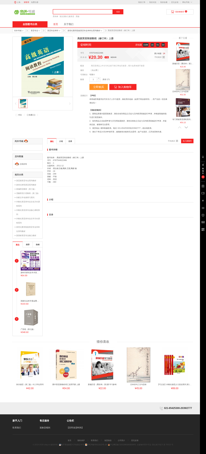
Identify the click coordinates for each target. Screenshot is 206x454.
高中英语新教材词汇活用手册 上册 (66, 384)
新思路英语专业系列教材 (26, 181)
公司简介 (121, 440)
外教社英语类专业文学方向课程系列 (28, 221)
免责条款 (108, 440)
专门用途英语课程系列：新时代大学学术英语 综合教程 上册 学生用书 (182, 119)
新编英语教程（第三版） (26, 189)
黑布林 (55, 16)
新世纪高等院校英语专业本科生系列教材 (28, 229)
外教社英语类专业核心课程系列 (28, 212)
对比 (20, 115)
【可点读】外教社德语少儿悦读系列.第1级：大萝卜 (174, 384)
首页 (55, 24)
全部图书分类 (30, 24)
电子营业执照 (66, 445)
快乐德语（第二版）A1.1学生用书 (30, 384)
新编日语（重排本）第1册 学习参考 (182, 64)
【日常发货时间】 (75, 427)
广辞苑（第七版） (28, 329)
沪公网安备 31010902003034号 (123, 445)
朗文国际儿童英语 (67, 16)
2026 (41, 445)
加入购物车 (125, 87)
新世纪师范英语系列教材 (26, 185)
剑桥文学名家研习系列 (25, 197)
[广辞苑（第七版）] (30, 317)
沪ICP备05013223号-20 (97, 445)
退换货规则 (45, 427)
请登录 (26, 2)
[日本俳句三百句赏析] (182, 79)
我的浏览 (152, 2)
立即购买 (98, 87)
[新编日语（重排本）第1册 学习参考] (182, 52)
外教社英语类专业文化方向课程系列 (28, 204)
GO (118, 12)
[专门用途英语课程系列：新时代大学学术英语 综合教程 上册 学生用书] (182, 107)
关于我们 (68, 24)
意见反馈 (174, 2)
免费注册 (34, 2)
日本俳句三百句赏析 (180, 91)
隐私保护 (81, 440)
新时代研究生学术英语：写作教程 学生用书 (30, 273)
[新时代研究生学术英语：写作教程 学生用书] (30, 260)
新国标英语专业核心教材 (26, 235)
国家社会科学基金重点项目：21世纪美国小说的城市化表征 (30, 301)
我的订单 (141, 2)
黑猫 (77, 16)
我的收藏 (163, 2)
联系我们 (17, 427)
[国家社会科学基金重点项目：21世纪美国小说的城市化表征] (30, 289)
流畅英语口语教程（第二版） (28, 193)
